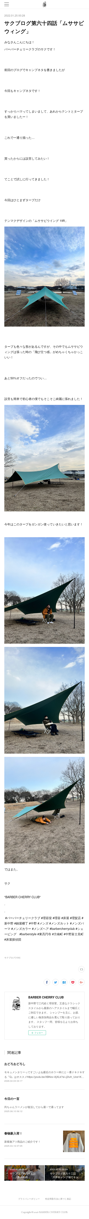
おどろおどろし (14, 1064)
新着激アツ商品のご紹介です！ (22, 1141)
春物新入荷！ (13, 1133)
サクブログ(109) (12, 957)
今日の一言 (11, 1098)
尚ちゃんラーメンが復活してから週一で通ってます (34, 1107)
